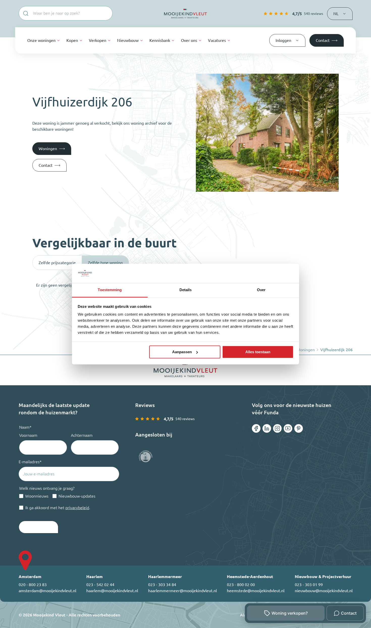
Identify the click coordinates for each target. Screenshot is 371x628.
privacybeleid (77, 507)
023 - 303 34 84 (162, 584)
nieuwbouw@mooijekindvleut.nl (324, 590)
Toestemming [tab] (110, 290)
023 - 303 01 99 (309, 584)
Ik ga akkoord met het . (57, 507)
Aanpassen (182, 352)
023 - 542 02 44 (100, 584)
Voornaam (28, 435)
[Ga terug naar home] (185, 13)
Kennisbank (159, 40)
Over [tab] (261, 290)
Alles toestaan (257, 352)
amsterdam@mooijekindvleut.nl (47, 590)
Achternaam (82, 435)
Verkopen (97, 40)
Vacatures (217, 40)
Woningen (305, 349)
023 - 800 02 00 (241, 584)
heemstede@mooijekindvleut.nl (255, 590)
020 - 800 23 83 (33, 584)
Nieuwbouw (128, 40)
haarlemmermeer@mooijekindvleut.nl (182, 590)
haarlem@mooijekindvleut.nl (112, 590)
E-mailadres (30, 461)
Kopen (72, 40)
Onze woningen (41, 40)
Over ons (189, 40)
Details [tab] (185, 290)
